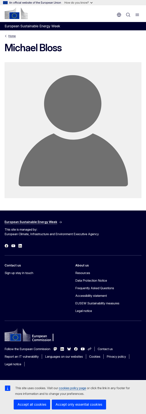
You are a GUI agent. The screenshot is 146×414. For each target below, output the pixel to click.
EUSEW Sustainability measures (97, 303)
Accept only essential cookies (79, 404)
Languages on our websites (64, 356)
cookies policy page (72, 388)
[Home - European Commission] (16, 13)
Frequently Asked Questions (94, 288)
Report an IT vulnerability (22, 356)
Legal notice (83, 311)
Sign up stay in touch (19, 273)
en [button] (119, 15)
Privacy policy (116, 356)
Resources (82, 273)
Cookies (94, 356)
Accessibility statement (91, 296)
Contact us (105, 349)
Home (12, 36)
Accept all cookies (31, 404)
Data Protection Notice (91, 280)
